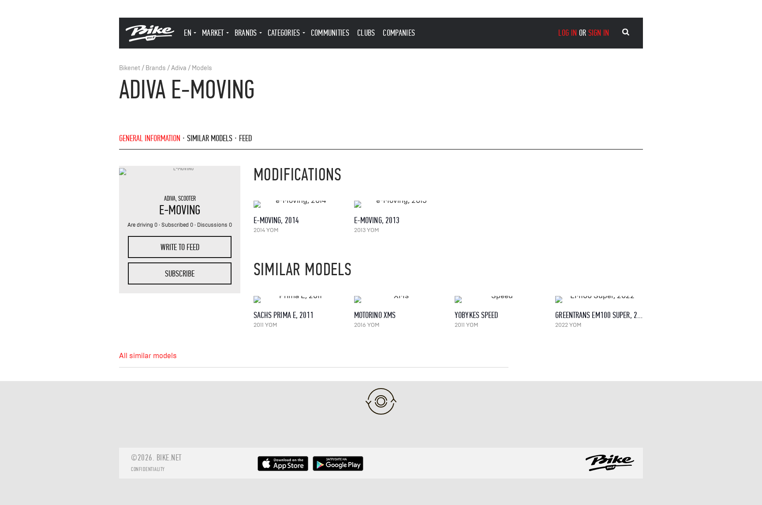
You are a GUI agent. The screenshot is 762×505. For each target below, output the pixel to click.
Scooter (187, 198)
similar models (209, 138)
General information (149, 138)
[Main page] (150, 39)
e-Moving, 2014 (276, 220)
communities (330, 33)
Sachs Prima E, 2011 (284, 315)
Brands (156, 68)
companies (399, 33)
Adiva (179, 68)
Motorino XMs (375, 315)
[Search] (625, 32)
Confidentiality (148, 469)
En (187, 33)
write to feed (180, 247)
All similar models (148, 355)
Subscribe (179, 274)
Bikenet (129, 68)
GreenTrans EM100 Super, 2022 (601, 315)
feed (245, 138)
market (213, 33)
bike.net (169, 458)
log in (567, 33)
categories (284, 33)
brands (246, 33)
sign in (598, 33)
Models (202, 68)
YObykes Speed (476, 315)
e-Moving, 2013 (377, 220)
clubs (366, 33)
